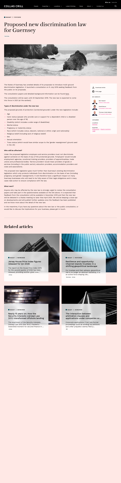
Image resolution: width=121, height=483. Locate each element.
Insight (8, 17)
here (67, 94)
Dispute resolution (106, 129)
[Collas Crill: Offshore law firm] (13, 6)
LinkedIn (107, 2)
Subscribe (114, 2)
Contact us (100, 6)
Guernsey (94, 124)
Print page (98, 91)
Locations (57, 6)
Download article (100, 87)
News (81, 6)
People (36, 6)
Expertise (45, 6)
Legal (93, 131)
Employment (95, 129)
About (89, 6)
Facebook (106, 2)
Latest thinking (70, 6)
